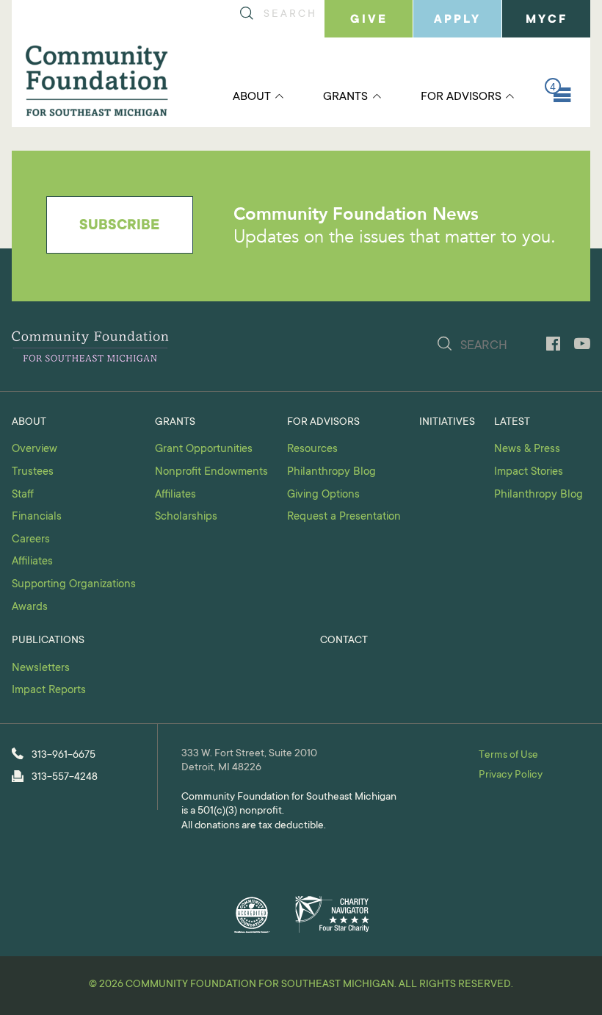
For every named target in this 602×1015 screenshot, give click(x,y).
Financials (37, 517)
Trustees (33, 472)
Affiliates (32, 562)
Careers (31, 540)
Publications (48, 641)
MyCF (546, 19)
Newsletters (41, 668)
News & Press (527, 449)
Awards (30, 607)
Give (369, 19)
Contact (344, 641)
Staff (23, 495)
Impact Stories (528, 472)
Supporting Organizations (74, 584)
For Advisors (461, 97)
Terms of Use (508, 755)
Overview (34, 449)
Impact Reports (49, 690)
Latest (512, 422)
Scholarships (186, 517)
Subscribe (119, 226)
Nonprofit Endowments (211, 472)
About (252, 97)
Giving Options (323, 495)
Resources (312, 449)
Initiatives (447, 422)
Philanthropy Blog (331, 472)
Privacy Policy (511, 775)
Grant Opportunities (204, 449)
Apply (457, 19)
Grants (345, 97)
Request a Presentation (344, 517)
